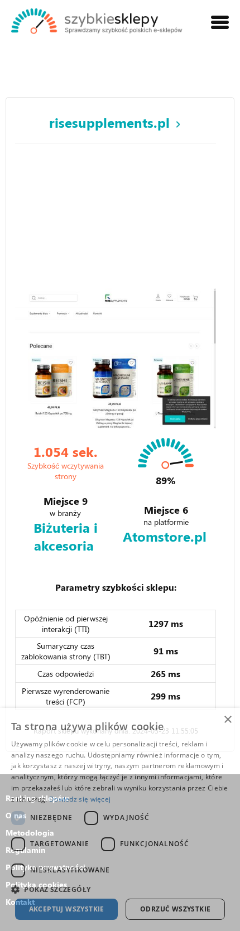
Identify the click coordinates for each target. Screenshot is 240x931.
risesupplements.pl (109, 122)
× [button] (227, 720)
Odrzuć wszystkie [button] (175, 909)
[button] (120, 889)
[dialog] (120, 819)
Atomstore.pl (165, 536)
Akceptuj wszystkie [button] (66, 909)
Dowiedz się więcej (80, 799)
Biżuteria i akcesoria (65, 536)
